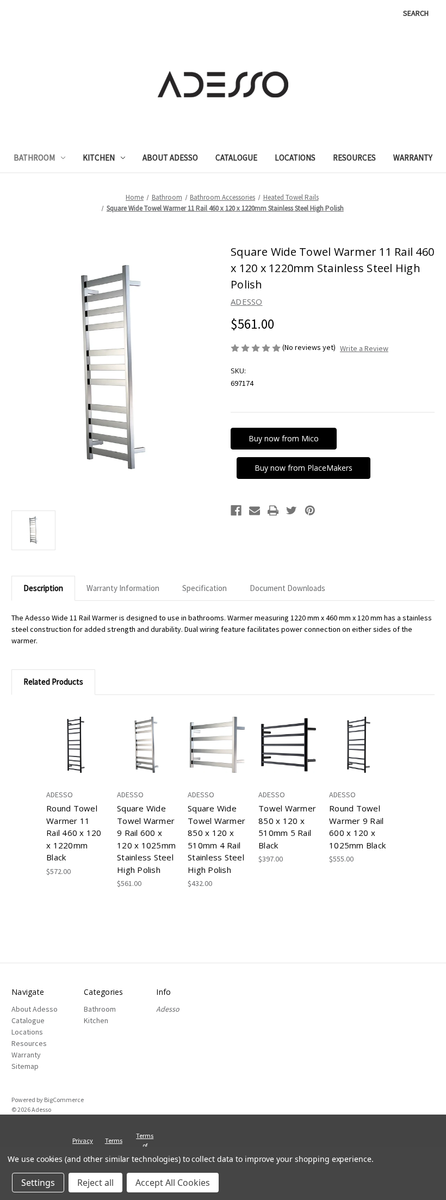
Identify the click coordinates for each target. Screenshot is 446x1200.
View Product (76, 745)
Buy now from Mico (284, 438)
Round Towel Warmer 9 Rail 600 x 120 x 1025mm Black (357, 827)
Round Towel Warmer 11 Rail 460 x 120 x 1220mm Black (74, 833)
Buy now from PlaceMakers (303, 468)
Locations (295, 157)
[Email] (254, 510)
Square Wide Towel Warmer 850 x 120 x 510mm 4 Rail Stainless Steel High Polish (216, 839)
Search (416, 13)
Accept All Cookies (172, 1183)
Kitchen (99, 157)
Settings (38, 1183)
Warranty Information (122, 588)
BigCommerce (64, 1100)
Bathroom (34, 157)
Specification (204, 588)
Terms (144, 1135)
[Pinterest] (310, 510)
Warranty (412, 157)
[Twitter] (291, 510)
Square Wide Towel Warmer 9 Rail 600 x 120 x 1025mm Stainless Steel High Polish (146, 839)
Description (43, 588)
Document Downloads (287, 588)
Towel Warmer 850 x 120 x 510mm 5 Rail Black (287, 827)
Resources (354, 157)
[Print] (273, 510)
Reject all (95, 1183)
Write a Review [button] (364, 348)
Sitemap (25, 1066)
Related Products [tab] (53, 681)
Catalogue (236, 157)
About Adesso (170, 157)
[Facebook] (236, 510)
